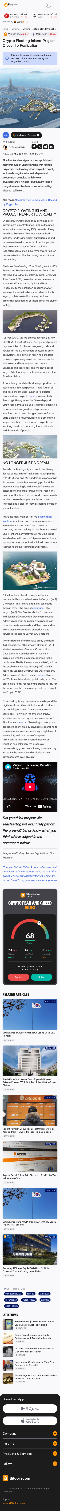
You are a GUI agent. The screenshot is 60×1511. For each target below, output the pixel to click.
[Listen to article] (6, 135)
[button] (38, 135)
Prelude (32, 396)
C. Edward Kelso (17, 147)
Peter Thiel (29, 1300)
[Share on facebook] (34, 146)
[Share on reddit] (45, 146)
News (5, 28)
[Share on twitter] (39, 146)
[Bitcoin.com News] (11, 5)
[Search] (48, 5)
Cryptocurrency (13, 1294)
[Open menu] (54, 5)
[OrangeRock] (21, 21)
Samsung (45, 1300)
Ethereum (44, 1294)
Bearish (18, 977)
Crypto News (15, 28)
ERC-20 (30, 1294)
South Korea (11, 1306)
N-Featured (11, 1300)
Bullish (41, 977)
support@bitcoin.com (14, 1503)
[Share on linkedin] (51, 146)
